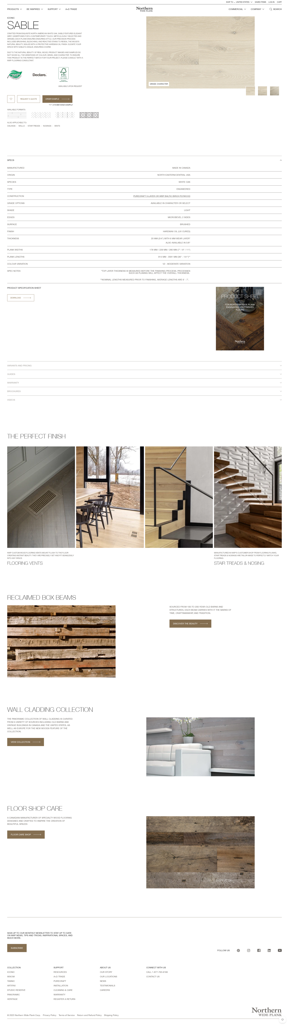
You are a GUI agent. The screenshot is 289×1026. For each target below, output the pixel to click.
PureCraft (60, 981)
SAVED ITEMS (260, 2)
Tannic (11, 981)
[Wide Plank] (16, 115)
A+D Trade (59, 976)
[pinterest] (238, 950)
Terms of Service (67, 1015)
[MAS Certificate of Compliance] (19, 75)
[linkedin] (269, 950)
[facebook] (258, 950)
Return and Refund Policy (89, 1015)
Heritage (12, 999)
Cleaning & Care (63, 990)
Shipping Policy (111, 1015)
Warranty (59, 994)
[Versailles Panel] (89, 115)
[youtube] (280, 950)
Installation (61, 985)
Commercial (236, 9)
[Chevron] (65, 115)
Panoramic (13, 994)
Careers (105, 990)
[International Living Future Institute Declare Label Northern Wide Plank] (45, 75)
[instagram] (248, 950)
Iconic (11, 18)
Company (256, 9)
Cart (279, 2)
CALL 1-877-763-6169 (157, 972)
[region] (144, 258)
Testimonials (107, 985)
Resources (60, 972)
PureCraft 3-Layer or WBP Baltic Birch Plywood (161, 196)
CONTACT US (153, 976)
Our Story (106, 972)
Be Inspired (33, 9)
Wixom (11, 976)
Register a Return (64, 999)
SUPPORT (53, 9)
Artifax (11, 985)
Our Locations (108, 976)
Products (13, 9)
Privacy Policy (49, 1015)
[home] (144, 9)
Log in (272, 2)
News (103, 981)
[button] (14, 9)
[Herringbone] (41, 115)
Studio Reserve (16, 990)
